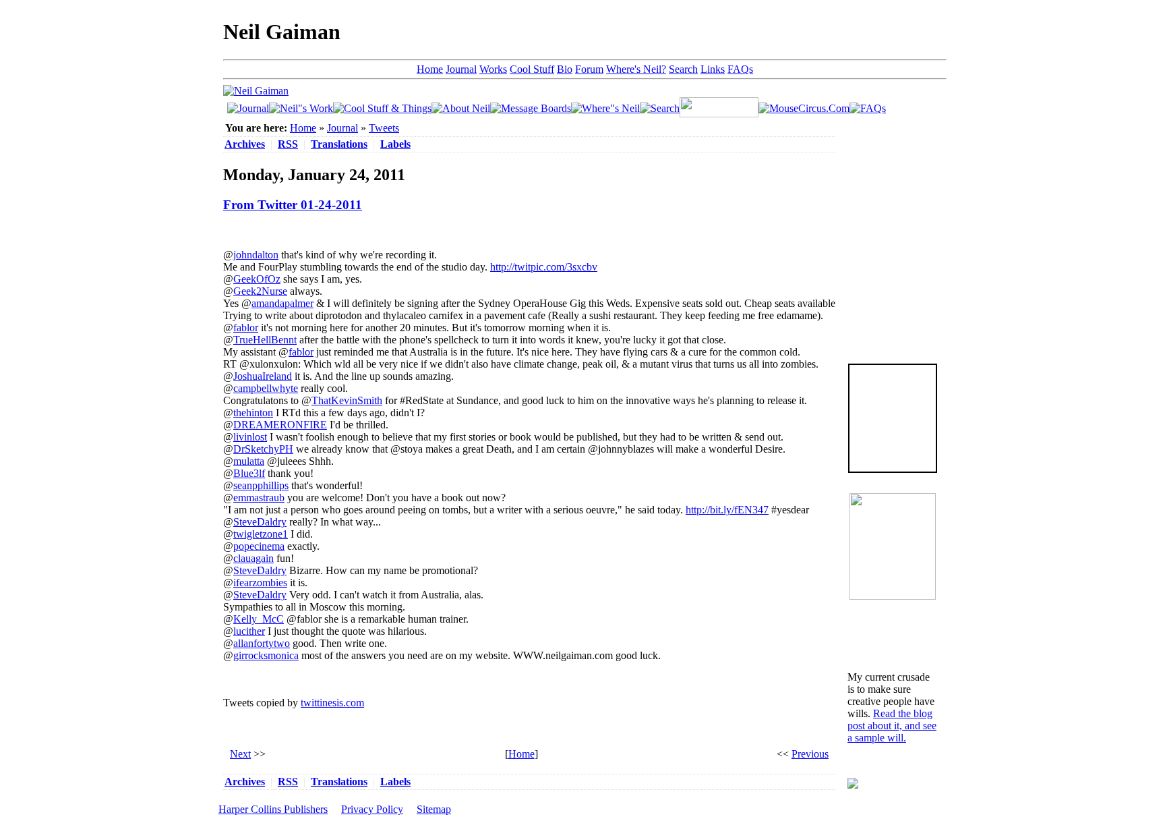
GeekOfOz (256, 279)
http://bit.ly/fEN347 (727, 509)
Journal (461, 69)
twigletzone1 (260, 534)
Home (430, 69)
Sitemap (434, 809)
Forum (589, 69)
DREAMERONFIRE (280, 424)
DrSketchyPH (263, 449)
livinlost (250, 437)
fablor (245, 327)
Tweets (384, 128)
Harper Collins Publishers (273, 809)
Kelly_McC (258, 619)
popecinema (259, 546)
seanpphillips (261, 485)
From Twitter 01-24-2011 (292, 205)
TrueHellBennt (265, 339)
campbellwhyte (265, 388)
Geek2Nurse (260, 291)
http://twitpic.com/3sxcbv (543, 267)
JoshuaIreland (262, 376)
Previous (810, 754)
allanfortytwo (261, 643)
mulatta (248, 461)
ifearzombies (260, 582)
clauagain (253, 558)
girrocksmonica (266, 655)
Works (493, 69)
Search (683, 69)
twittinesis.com (332, 702)
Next (240, 754)
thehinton (253, 412)
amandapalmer (282, 303)
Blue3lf (249, 473)
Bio (564, 69)
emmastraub (259, 497)
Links (712, 69)
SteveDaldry (260, 522)
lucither (249, 631)
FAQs (740, 69)
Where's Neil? (636, 69)
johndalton (255, 254)
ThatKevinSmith (346, 400)
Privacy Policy (372, 809)
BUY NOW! (892, 451)
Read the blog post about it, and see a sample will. (891, 725)
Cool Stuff (532, 69)
